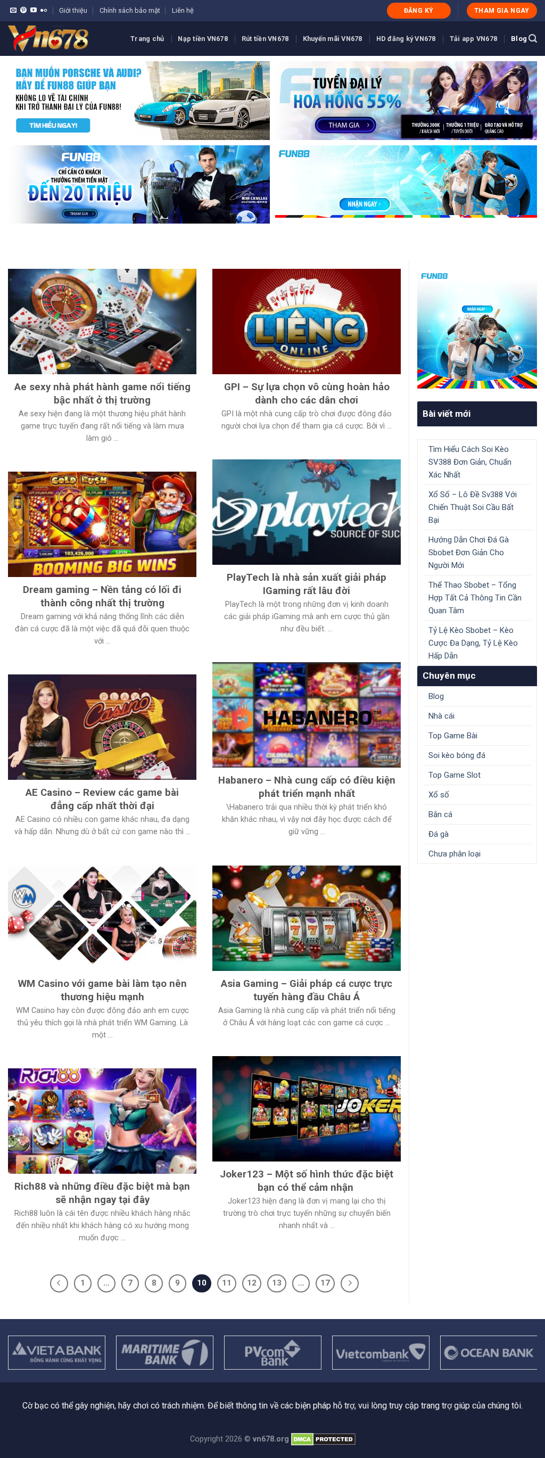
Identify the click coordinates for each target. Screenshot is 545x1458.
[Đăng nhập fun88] (406, 184)
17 (325, 1283)
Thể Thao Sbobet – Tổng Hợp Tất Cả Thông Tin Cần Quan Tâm (475, 597)
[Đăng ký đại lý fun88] (139, 100)
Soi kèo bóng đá (456, 755)
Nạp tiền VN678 (203, 39)
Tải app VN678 (473, 39)
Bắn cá (440, 814)
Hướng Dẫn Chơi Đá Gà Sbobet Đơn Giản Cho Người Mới (468, 552)
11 (227, 1283)
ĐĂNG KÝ (419, 10)
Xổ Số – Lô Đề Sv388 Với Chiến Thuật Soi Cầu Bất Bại (472, 507)
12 (252, 1283)
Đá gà (438, 834)
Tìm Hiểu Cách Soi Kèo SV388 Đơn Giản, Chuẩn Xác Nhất (469, 462)
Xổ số (438, 795)
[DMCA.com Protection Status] (323, 1439)
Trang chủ (147, 39)
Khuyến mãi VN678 (332, 39)
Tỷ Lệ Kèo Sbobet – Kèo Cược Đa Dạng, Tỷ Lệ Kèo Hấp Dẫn (473, 643)
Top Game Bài (452, 735)
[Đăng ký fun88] (477, 329)
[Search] (533, 38)
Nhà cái (441, 716)
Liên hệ (183, 10)
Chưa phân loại (454, 854)
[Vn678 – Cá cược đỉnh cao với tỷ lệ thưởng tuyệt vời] (61, 38)
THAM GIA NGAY (502, 10)
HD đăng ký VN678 (406, 39)
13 (277, 1283)
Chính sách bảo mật (130, 10)
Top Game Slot (454, 775)
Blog (519, 39)
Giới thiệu (73, 10)
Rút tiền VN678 (265, 39)
